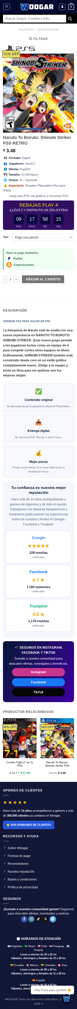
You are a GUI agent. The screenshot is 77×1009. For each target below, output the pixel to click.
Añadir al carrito (43, 279)
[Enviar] (70, 18)
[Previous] (3, 749)
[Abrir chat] (66, 999)
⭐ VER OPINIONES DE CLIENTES (28, 824)
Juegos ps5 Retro (48, 29)
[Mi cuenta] (62, 7)
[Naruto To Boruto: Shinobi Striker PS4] (57, 738)
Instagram (38, 672)
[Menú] (6, 7)
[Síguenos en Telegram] (53, 919)
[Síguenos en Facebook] (24, 919)
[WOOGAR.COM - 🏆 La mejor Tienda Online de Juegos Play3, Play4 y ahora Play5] (37, 7)
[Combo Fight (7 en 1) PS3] (20, 738)
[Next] (74, 749)
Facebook (38, 682)
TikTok (38, 692)
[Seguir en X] (45, 919)
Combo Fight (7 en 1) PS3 (19, 764)
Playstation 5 (26, 29)
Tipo (5, 237)
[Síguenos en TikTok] (38, 919)
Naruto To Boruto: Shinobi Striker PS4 (57, 764)
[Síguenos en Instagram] (31, 919)
